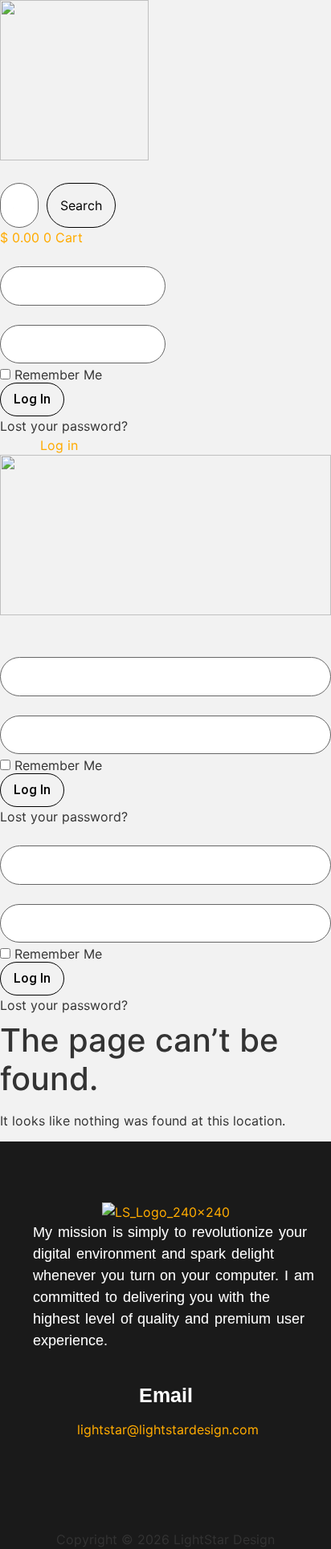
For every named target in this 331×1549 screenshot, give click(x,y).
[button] (33, 174)
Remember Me (56, 374)
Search (81, 205)
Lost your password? (64, 426)
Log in (59, 445)
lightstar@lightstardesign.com (166, 1429)
